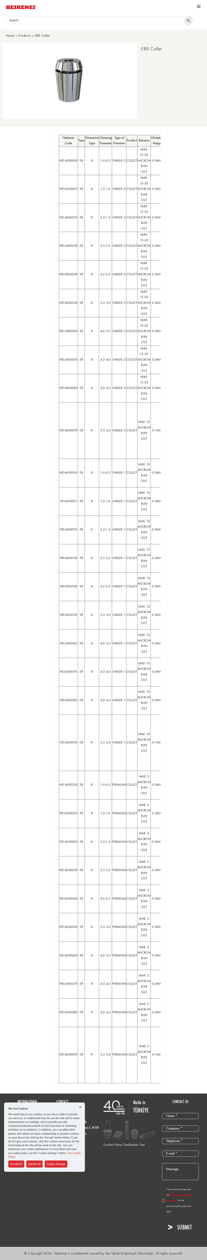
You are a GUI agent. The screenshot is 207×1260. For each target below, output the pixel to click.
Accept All (16, 1164)
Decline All (34, 1164)
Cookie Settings (56, 1164)
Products (24, 35)
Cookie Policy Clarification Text (124, 1145)
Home (10, 35)
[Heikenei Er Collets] (68, 81)
